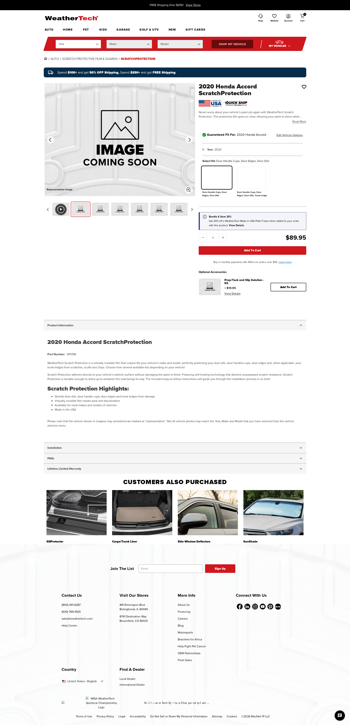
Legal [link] (121, 716)
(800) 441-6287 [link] (71, 605)
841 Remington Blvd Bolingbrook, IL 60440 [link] (134, 607)
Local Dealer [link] (127, 679)
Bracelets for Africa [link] (190, 639)
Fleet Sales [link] (185, 660)
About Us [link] (184, 605)
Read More (299, 121)
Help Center (69, 625)
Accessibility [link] (138, 716)
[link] (45, 58)
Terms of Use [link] (84, 716)
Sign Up (220, 568)
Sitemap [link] (217, 716)
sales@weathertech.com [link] (77, 619)
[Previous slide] (47, 209)
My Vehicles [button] (278, 46)
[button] (274, 18)
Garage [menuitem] (123, 29)
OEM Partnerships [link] (189, 653)
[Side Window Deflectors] (208, 512)
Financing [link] (184, 612)
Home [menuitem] (68, 29)
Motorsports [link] (185, 632)
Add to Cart (252, 250)
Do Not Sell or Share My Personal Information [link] (178, 716)
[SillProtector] (76, 512)
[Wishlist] (304, 87)
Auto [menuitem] (49, 29)
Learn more (285, 262)
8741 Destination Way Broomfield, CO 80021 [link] (134, 618)
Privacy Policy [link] (105, 716)
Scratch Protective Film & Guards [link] (90, 59)
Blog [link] (181, 625)
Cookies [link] (232, 716)
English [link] (92, 681)
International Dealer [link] (132, 685)
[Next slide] (192, 209)
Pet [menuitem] (86, 29)
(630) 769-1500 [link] (71, 612)
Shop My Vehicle (232, 44)
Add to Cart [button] (288, 287)
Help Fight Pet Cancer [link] (192, 646)
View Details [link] (232, 294)
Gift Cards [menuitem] (196, 29)
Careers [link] (183, 619)
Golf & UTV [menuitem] (149, 29)
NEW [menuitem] (172, 29)
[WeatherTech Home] (71, 18)
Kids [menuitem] (103, 29)
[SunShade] (273, 512)
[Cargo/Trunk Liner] (142, 512)
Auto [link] (55, 59)
